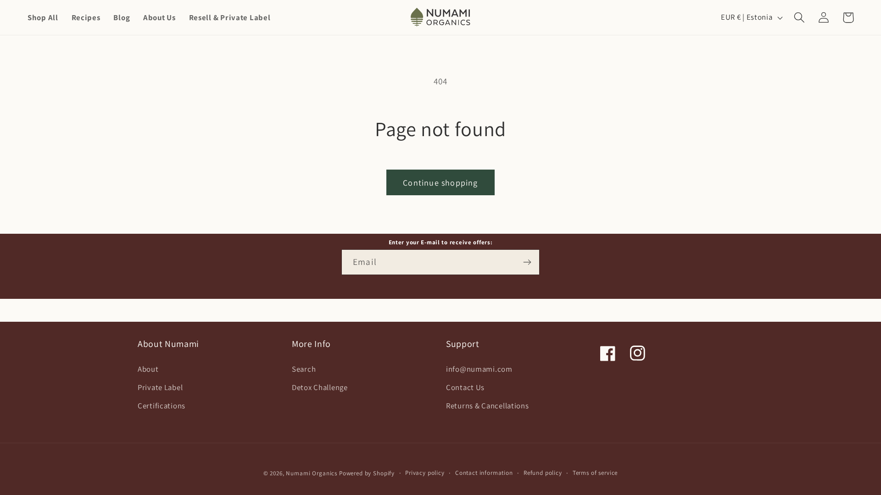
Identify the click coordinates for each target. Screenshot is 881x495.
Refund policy (543, 473)
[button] (799, 18)
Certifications (161, 406)
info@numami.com (479, 369)
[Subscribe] (527, 262)
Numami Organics (311, 473)
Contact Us (465, 387)
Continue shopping (440, 182)
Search (304, 369)
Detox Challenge (320, 387)
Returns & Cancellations (487, 406)
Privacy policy (425, 473)
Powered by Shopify (367, 473)
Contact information (484, 473)
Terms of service (595, 473)
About (148, 369)
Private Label (160, 387)
